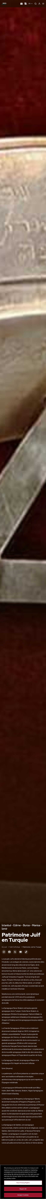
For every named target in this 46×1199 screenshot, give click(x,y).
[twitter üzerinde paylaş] (15, 952)
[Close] (42, 1168)
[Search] (35, 4)
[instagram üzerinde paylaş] (4, 952)
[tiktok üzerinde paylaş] (26, 952)
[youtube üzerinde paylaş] (20, 952)
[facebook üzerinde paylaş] (9, 952)
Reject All (23, 1189)
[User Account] (39, 4)
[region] (23, 1182)
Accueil (4, 947)
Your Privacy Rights (23, 1183)
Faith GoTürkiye (15, 947)
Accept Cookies (23, 1195)
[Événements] (21, 4)
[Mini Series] (25, 3)
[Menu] (43, 4)
